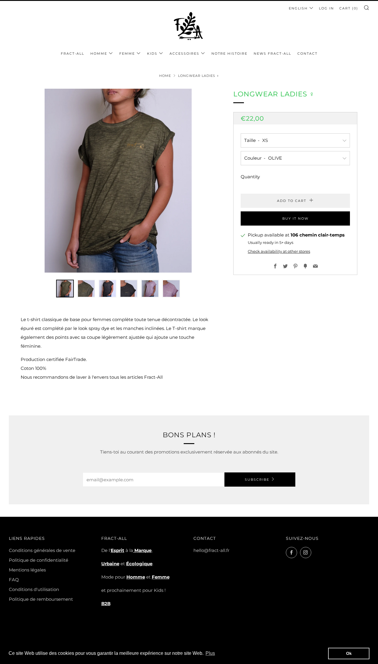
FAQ (14, 579)
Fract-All (72, 53)
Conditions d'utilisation (34, 589)
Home (165, 76)
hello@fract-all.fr (211, 550)
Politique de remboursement (41, 599)
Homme (98, 53)
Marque (142, 550)
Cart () (348, 8)
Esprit (117, 550)
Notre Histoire (229, 53)
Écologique (139, 563)
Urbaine (110, 563)
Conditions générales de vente (42, 550)
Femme (127, 53)
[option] (118, 181)
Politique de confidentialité (38, 560)
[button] (65, 288)
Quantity (250, 176)
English (298, 8)
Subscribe (257, 479)
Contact (307, 53)
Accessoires (184, 53)
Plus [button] (210, 653)
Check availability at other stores (279, 251)
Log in (326, 8)
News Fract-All (272, 53)
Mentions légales (27, 570)
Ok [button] (349, 653)
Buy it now (295, 218)
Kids (152, 53)
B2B (105, 603)
